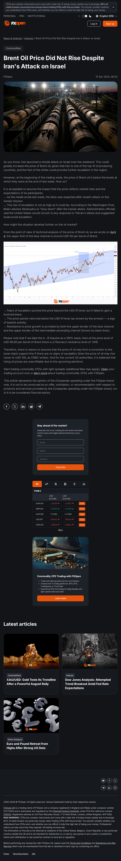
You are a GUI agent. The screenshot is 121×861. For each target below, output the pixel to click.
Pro (21, 16)
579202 (7, 814)
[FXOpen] (15, 23)
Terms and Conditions (80, 843)
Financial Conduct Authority (66, 811)
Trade (82, 503)
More (60, 530)
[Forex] (37, 484)
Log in (93, 23)
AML (33, 854)
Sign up (110, 23)
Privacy (6, 854)
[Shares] (46, 484)
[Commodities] (65, 484)
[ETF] (55, 484)
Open (104, 369)
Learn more (60, 598)
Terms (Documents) (20, 854)
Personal (10, 16)
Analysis (28, 38)
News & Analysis (13, 38)
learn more (40, 373)
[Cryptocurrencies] (74, 484)
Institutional (36, 16)
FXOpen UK (9, 808)
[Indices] (84, 484)
